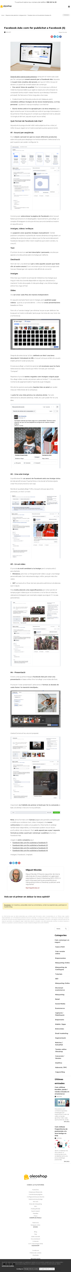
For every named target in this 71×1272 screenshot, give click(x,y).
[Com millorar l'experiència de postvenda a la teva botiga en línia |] (62, 1144)
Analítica (58, 1063)
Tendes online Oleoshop (60, 1050)
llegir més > (67, 1121)
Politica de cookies (35, 1253)
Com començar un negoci (62, 941)
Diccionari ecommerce (60, 989)
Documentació (35, 1239)
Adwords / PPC (61, 1067)
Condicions (35, 1250)
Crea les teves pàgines (35, 1194)
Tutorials (58, 974)
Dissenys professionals (35, 1192)
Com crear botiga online (35, 1243)
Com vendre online (60, 953)
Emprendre (59, 1020)
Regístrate (7, 905)
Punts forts (35, 1189)
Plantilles (35, 1213)
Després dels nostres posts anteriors (23, 77)
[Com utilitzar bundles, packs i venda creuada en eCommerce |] (62, 1102)
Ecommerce (60, 1008)
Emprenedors (60, 958)
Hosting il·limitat (35, 1208)
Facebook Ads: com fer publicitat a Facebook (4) (30, 850)
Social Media (60, 1004)
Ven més (35, 1201)
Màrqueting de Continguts (61, 968)
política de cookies (8, 1266)
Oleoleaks (35, 1255)
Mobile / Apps (60, 1024)
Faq (35, 1234)
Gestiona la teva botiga (35, 1199)
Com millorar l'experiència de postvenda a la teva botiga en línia (61, 1131)
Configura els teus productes (35, 1197)
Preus (35, 1216)
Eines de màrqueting (35, 1204)
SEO (56, 979)
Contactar (35, 1241)
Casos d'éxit (60, 947)
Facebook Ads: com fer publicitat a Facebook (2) (30, 845)
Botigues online (35, 1225)
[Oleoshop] (5, 6)
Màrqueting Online (62, 963)
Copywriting (60, 1072)
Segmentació (60, 1038)
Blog (35, 1231)
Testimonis (35, 1222)
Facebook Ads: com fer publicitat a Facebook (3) (30, 848)
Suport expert (35, 1211)
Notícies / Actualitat (59, 1044)
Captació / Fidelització (59, 1014)
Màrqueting (59, 994)
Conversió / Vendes (59, 1057)
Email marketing (61, 1033)
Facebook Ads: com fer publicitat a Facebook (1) (30, 843)
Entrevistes (59, 1029)
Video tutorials (35, 1236)
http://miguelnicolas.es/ (32, 888)
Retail (57, 999)
